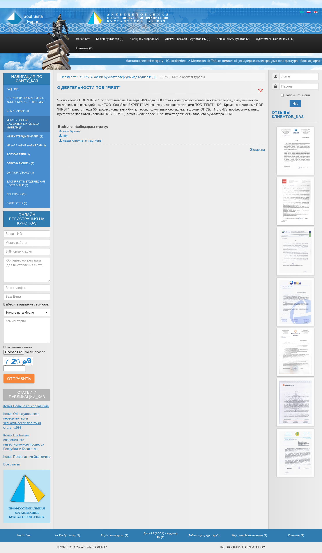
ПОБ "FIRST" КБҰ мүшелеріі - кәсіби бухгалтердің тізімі (25, 100)
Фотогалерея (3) (18, 154)
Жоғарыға (257, 149)
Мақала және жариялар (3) (26, 145)
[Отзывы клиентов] (295, 151)
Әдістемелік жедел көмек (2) (275, 38)
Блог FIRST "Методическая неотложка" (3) (26, 183)
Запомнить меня (297, 95)
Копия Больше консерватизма (26, 406)
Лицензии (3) (16, 194)
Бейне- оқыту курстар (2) (233, 38)
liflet (65, 136)
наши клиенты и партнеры (82, 140)
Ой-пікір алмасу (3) (20, 172)
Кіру (295, 103)
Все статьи (11, 464)
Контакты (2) (84, 48)
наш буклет (71, 131)
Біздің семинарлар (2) (144, 38)
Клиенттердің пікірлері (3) (25, 136)
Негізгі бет (83, 38)
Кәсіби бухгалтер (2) (109, 38)
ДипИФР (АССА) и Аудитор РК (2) (187, 38)
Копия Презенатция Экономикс (26, 456)
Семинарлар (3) (18, 110)
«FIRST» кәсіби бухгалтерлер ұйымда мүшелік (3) (23, 124)
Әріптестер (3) (17, 203)
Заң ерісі (13, 89)
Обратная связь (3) (20, 163)
